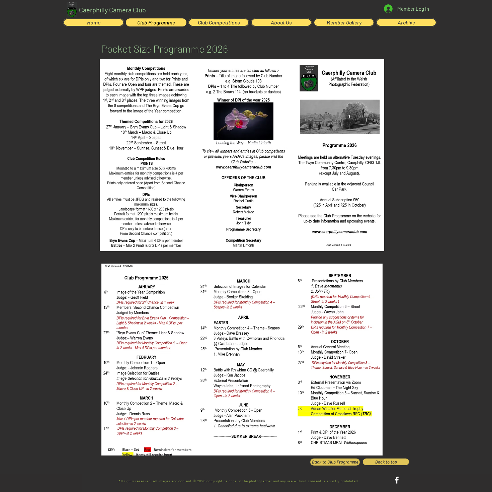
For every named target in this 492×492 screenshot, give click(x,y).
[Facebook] (396, 480)
